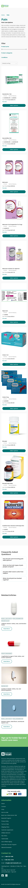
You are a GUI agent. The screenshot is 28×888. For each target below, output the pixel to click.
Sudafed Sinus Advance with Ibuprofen (13, 525)
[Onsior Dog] (14, 382)
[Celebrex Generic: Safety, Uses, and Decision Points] (14, 607)
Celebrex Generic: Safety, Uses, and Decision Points (13, 624)
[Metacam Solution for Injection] (14, 254)
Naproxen (5, 311)
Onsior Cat (5, 355)
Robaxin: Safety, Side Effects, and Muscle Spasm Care (12, 722)
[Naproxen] (14, 296)
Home (3, 15)
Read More (7, 629)
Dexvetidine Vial (6, 138)
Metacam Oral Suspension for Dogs (12, 224)
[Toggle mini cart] (26, 4)
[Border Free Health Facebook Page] (2, 875)
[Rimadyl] (14, 426)
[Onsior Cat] (14, 340)
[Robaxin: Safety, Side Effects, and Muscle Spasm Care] (14, 708)
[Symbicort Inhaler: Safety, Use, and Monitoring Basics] (14, 675)
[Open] (2, 2)
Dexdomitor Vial (6, 94)
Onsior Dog (5, 397)
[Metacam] (14, 167)
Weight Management (7, 653)
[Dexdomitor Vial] (14, 79)
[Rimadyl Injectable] (14, 468)
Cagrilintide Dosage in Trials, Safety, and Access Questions (12, 656)
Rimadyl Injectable (7, 483)
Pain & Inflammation (18, 618)
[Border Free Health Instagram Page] (6, 875)
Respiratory (5, 686)
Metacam (5, 182)
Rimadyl (4, 441)
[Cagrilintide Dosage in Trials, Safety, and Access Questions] (14, 642)
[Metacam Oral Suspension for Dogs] (14, 209)
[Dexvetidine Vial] (14, 123)
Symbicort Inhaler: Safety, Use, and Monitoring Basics (11, 689)
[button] (14, 559)
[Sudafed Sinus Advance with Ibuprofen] (14, 511)
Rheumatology (5, 620)
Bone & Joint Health (7, 618)
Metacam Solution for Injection (11, 268)
